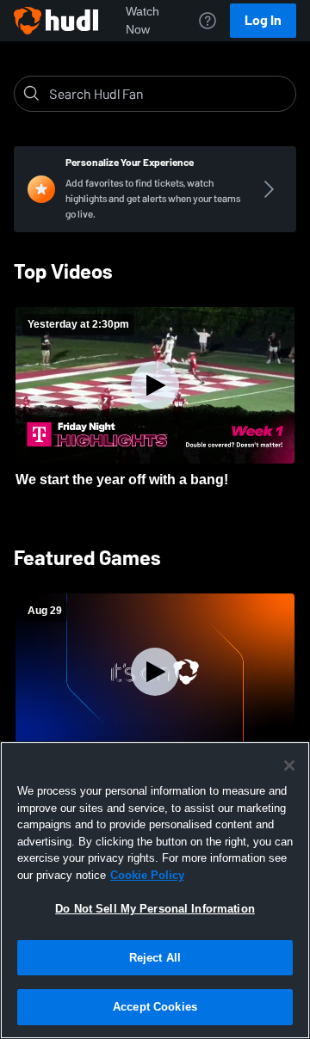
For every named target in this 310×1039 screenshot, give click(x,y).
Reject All (155, 957)
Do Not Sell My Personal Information (155, 908)
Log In (263, 20)
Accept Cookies (155, 1006)
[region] (155, 890)
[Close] (289, 765)
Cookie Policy (147, 875)
